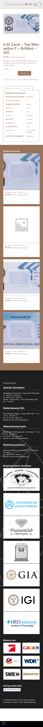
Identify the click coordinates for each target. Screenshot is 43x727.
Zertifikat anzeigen (8, 65)
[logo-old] (17, 4)
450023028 (30, 136)
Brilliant (29, 104)
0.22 (28, 108)
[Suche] (29, 4)
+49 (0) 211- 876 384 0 (13, 395)
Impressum (15, 702)
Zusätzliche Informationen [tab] (12, 88)
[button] (4, 723)
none (28, 127)
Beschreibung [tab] (27, 88)
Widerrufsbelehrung (30, 702)
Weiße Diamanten (33, 79)
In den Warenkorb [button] (13, 202)
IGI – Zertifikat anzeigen (31, 131)
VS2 (28, 112)
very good (30, 115)
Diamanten (26, 79)
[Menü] (34, 4)
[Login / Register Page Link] (25, 4)
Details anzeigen (30, 202)
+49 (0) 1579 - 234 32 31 (14, 397)
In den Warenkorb (24, 73)
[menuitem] (25, 4)
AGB (21, 702)
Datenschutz (7, 702)
